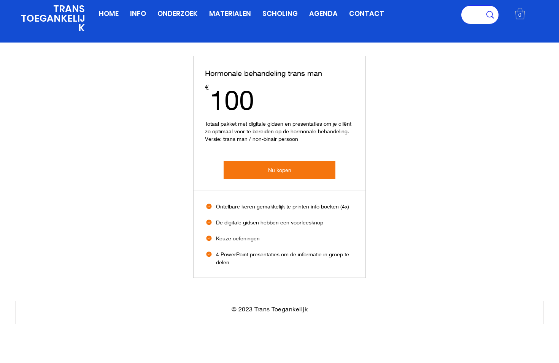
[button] (520, 13)
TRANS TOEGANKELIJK (53, 18)
